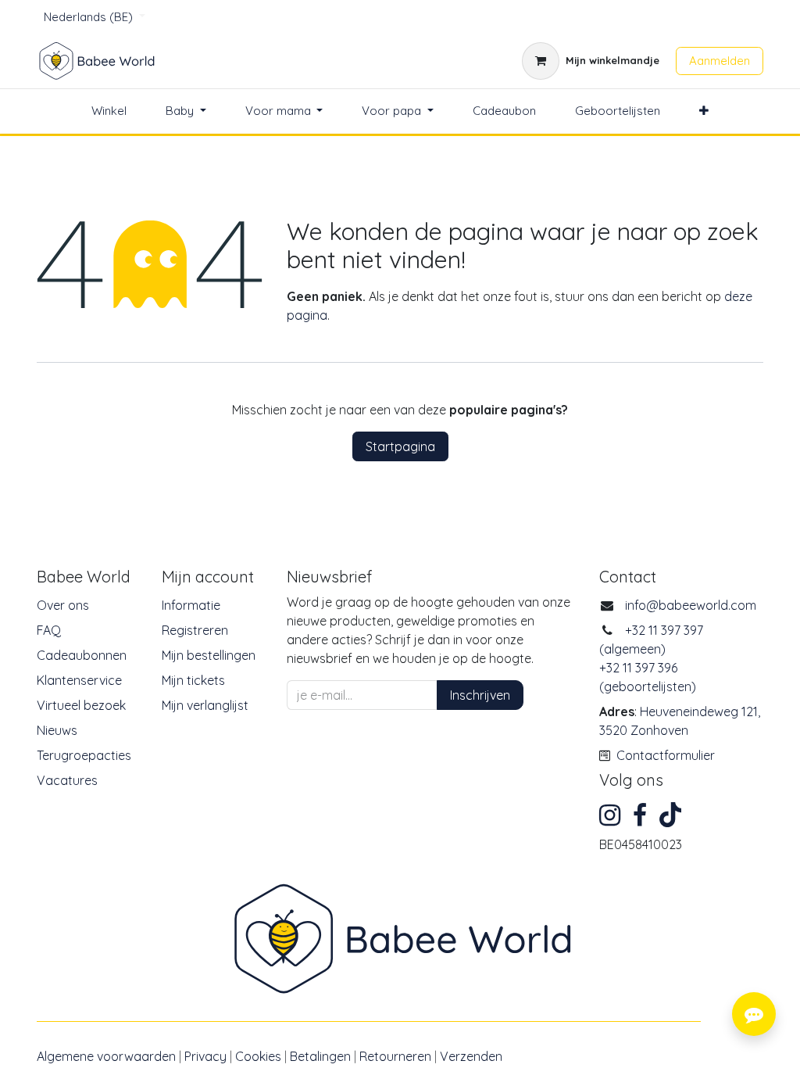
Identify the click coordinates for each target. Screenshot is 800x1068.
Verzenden (471, 1056)
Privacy (205, 1056)
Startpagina (400, 446)
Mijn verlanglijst (205, 705)
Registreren (195, 630)
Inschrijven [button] (480, 695)
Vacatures (67, 780)
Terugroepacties (84, 755)
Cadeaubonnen (82, 655)
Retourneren (395, 1056)
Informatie (191, 605)
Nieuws (57, 730)
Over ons (63, 605)
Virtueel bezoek (81, 705)
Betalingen (320, 1056)
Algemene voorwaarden (106, 1056)
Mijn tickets (193, 680)
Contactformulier (665, 755)
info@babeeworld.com (690, 605)
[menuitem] (109, 111)
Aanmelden (719, 60)
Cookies (258, 1056)
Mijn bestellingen (208, 655)
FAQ (49, 630)
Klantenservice (79, 680)
